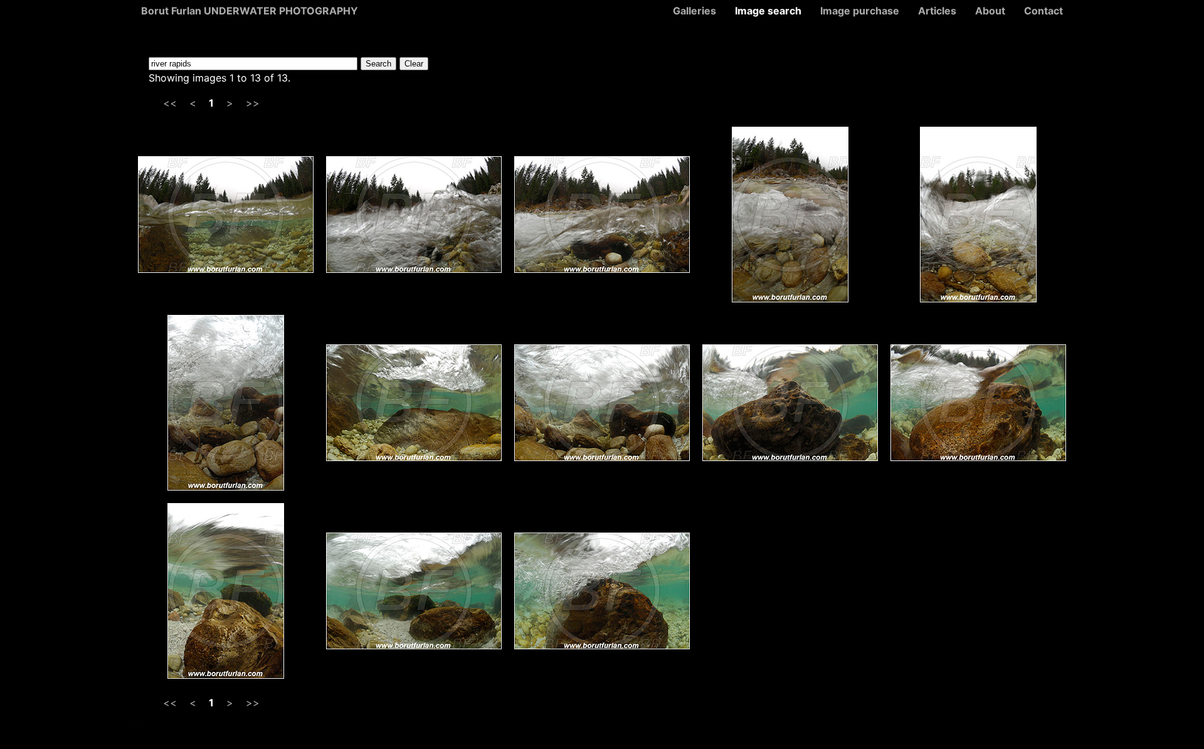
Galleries (694, 10)
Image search (768, 10)
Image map (137, 721)
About (990, 10)
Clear (413, 63)
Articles (937, 10)
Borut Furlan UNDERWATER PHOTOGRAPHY (249, 10)
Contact (1043, 10)
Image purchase (859, 10)
